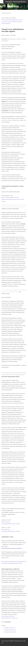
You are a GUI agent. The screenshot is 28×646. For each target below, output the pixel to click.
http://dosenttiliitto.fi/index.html (8, 616)
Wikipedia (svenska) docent (10, 632)
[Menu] (1, 1)
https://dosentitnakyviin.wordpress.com (10, 548)
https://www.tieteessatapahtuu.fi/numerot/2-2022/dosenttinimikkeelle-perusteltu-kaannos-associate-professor (13, 199)
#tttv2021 (20, 548)
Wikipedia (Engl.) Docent (10, 627)
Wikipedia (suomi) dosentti (10, 629)
